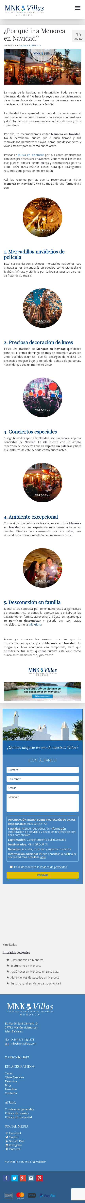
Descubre (11, 1081)
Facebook (15, 1133)
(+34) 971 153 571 (22, 1039)
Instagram (15, 1145)
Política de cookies (17, 1113)
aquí (43, 857)
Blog (8, 1085)
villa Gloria (35, 624)
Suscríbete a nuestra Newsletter (25, 1162)
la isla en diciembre (31, 155)
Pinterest (14, 1149)
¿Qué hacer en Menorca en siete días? (34, 971)
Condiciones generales (19, 1109)
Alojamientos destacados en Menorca (34, 977)
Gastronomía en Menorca (26, 960)
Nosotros (11, 1089)
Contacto (11, 1093)
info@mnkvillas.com (23, 1043)
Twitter (13, 1137)
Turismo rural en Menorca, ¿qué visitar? (35, 983)
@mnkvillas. (10, 944)
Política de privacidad (53, 867)
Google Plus (16, 1141)
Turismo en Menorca (30, 45)
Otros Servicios (14, 1077)
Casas (9, 1073)
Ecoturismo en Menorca (25, 965)
